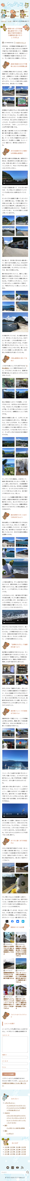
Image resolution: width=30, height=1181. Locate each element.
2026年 (7, 1147)
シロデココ (3, 21)
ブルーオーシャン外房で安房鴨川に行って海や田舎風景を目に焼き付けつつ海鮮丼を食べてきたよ (21, 977)
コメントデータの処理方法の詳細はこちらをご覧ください (15, 1083)
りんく (17, 16)
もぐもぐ (14, 1123)
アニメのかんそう (11, 1105)
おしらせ (16, 12)
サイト (4, 1067)
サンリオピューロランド (18, 1118)
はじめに (7, 12)
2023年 (23, 1147)
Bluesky (17, 921)
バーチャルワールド (15, 1120)
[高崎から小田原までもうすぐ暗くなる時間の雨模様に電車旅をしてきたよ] (9, 942)
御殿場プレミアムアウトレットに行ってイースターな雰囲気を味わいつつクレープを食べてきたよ (9, 1003)
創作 (6, 1125)
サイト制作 (16, 1128)
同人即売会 (22, 1128)
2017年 (12, 1152)
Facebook (12, 921)
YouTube (17, 1167)
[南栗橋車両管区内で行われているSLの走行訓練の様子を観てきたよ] (9, 968)
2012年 (18, 1154)
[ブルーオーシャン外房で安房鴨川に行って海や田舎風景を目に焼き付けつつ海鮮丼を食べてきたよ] (21, 968)
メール (5, 1061)
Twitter (7, 921)
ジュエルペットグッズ (14, 1108)
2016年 (18, 1152)
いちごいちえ (10, 1116)
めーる (26, 16)
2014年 (7, 1154)
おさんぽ (16, 1116)
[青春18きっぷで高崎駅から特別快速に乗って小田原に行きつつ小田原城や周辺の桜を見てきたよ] (21, 942)
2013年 (12, 1154)
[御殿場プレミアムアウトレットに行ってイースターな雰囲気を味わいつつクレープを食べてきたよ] (9, 995)
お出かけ (18, 43)
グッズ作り (9, 1128)
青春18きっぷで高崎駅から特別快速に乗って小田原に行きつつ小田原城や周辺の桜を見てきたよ (21, 951)
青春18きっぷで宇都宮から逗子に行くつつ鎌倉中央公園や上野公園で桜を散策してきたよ (21, 1003)
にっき (7, 16)
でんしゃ (23, 43)
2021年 (12, 1149)
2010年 (23, 1154)
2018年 (7, 1152)
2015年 (23, 1152)
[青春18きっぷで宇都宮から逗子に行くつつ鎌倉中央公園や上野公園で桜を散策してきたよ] (21, 995)
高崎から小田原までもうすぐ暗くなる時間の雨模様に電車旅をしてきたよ (9, 950)
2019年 (23, 1149)
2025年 (12, 1147)
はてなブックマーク (23, 921)
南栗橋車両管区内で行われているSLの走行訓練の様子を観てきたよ (9, 975)
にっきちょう (10, 1133)
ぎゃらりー (25, 12)
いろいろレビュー (10, 1103)
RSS (22, 1167)
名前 (4, 1055)
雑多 (6, 1131)
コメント (5, 1035)
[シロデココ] (15, 4)
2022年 (7, 1149)
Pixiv (12, 1167)
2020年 (18, 1149)
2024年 (18, 1147)
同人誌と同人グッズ (14, 1110)
